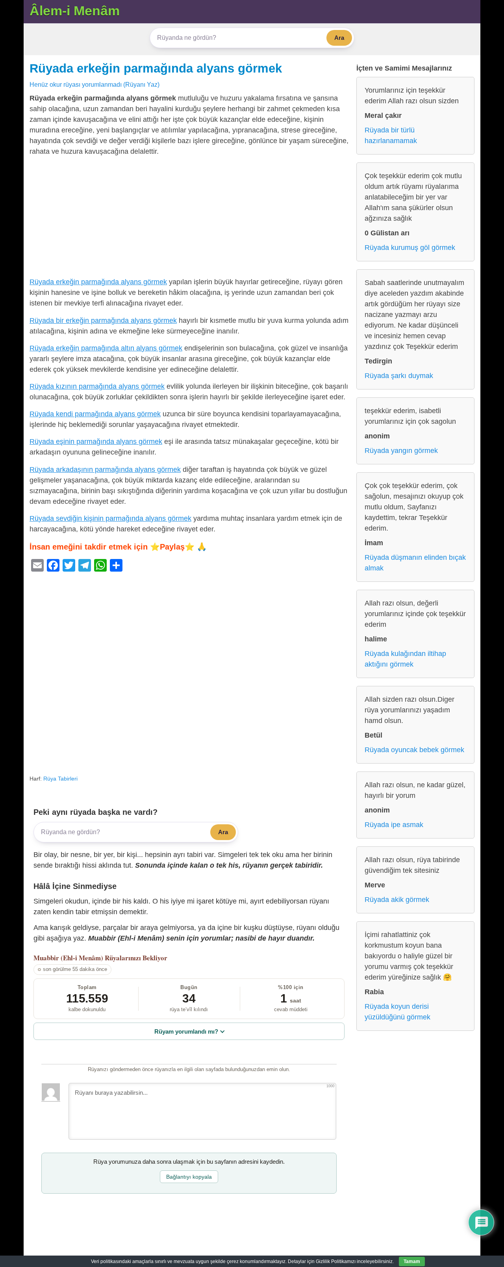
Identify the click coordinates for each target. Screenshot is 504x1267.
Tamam (412, 1261)
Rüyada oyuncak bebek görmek (414, 750)
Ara (339, 37)
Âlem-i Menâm (75, 10)
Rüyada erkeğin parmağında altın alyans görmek (106, 348)
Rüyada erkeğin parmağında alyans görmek (156, 68)
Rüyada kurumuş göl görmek (410, 248)
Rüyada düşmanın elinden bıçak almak (415, 562)
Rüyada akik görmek (397, 900)
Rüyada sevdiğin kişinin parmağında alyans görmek (110, 518)
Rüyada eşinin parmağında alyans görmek (96, 441)
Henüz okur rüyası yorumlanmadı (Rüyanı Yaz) (94, 84)
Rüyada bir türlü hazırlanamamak (391, 135)
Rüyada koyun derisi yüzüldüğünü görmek (397, 1011)
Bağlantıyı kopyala (189, 1177)
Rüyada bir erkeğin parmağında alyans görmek (103, 320)
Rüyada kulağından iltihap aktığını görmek (405, 659)
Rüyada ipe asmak (394, 825)
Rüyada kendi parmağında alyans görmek (95, 414)
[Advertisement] (189, 218)
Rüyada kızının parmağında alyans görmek (97, 386)
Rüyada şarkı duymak (399, 376)
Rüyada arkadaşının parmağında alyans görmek (105, 469)
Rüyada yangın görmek (401, 451)
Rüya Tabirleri (60, 778)
